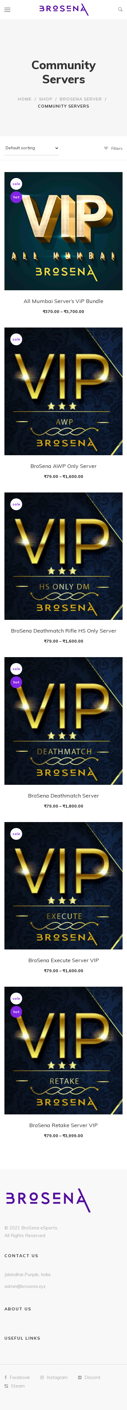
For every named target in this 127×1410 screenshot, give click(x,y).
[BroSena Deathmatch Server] (63, 721)
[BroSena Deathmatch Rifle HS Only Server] (63, 556)
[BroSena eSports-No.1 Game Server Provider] (64, 9)
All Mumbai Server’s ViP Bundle (63, 301)
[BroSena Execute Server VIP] (63, 885)
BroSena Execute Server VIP (63, 960)
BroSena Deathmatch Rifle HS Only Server (63, 630)
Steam (18, 1386)
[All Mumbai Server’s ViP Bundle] (63, 231)
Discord (92, 1377)
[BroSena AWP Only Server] (63, 391)
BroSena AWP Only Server (63, 466)
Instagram (57, 1377)
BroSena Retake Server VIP (63, 1125)
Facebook (20, 1377)
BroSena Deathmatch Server (63, 795)
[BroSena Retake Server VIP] (63, 1050)
